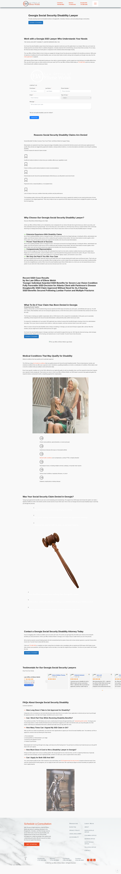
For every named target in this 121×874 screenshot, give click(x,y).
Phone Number (65, 88)
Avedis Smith (55, 675)
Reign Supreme (101, 675)
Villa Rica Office (90, 847)
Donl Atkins (78, 675)
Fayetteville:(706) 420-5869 (67, 859)
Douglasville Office (89, 831)
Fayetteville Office (89, 843)
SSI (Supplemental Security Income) (70, 760)
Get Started (32, 844)
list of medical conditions (39, 363)
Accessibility (74, 837)
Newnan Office (90, 838)
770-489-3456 (83, 3)
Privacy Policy (74, 830)
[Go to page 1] (102, 690)
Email (31, 95)
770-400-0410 (72, 3)
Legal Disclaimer (75, 833)
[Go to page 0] (101, 690)
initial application (28, 56)
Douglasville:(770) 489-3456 (42, 859)
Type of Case (64, 95)
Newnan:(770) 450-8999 (54, 859)
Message (32, 101)
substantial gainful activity (81, 721)
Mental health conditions (46, 457)
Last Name (48, 88)
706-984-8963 (60, 3)
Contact (88, 850)
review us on (28, 684)
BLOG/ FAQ (72, 827)
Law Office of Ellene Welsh (32, 677)
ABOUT (87, 827)
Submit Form (34, 117)
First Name (32, 88)
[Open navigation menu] (95, 3)
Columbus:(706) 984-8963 (79, 859)
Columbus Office (90, 835)
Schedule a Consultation (36, 22)
